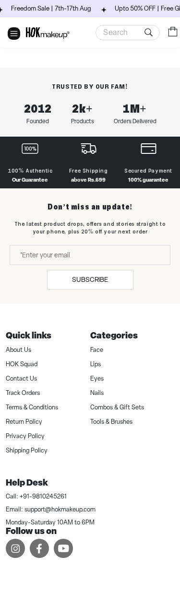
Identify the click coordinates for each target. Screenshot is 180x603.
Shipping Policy (27, 450)
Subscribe (90, 279)
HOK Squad (21, 364)
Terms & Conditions (32, 407)
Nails (97, 393)
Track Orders (23, 393)
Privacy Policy (25, 436)
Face (96, 350)
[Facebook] (39, 548)
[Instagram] (15, 548)
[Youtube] (63, 548)
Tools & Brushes (111, 421)
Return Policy (24, 421)
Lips (95, 364)
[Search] (150, 32)
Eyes (97, 378)
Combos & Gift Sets (117, 407)
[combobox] (128, 32)
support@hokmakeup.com (60, 509)
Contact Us (21, 378)
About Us (18, 350)
